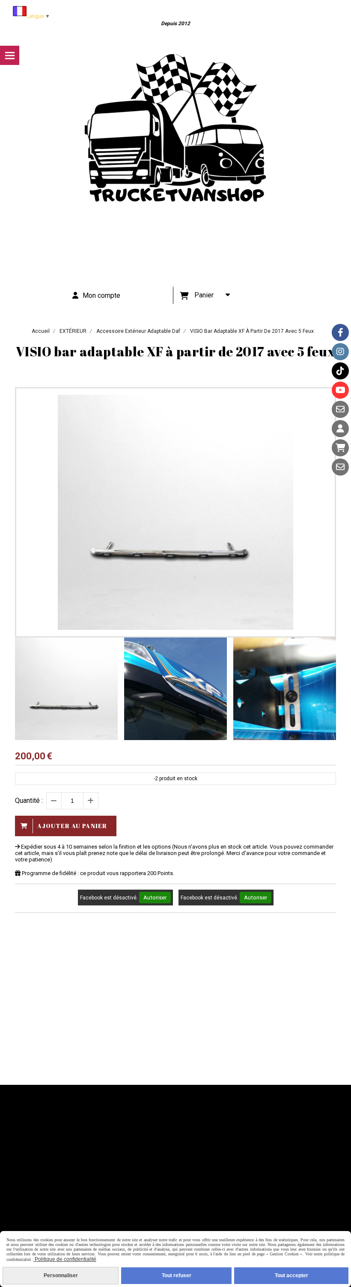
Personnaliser (61, 1275)
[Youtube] (340, 390)
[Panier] (340, 447)
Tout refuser (176, 1275)
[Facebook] (340, 332)
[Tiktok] (340, 370)
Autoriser (155, 897)
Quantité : (29, 800)
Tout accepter (291, 1275)
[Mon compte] (340, 428)
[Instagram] (340, 351)
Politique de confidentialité (64, 1259)
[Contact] (340, 409)
